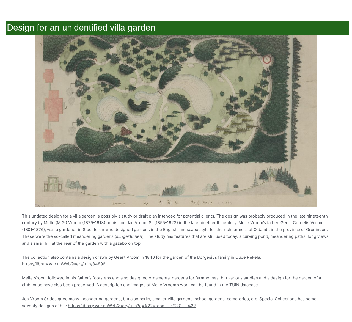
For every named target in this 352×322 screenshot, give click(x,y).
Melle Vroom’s (165, 284)
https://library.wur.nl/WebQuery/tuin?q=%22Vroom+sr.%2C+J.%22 (132, 305)
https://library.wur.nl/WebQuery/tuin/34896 (63, 263)
